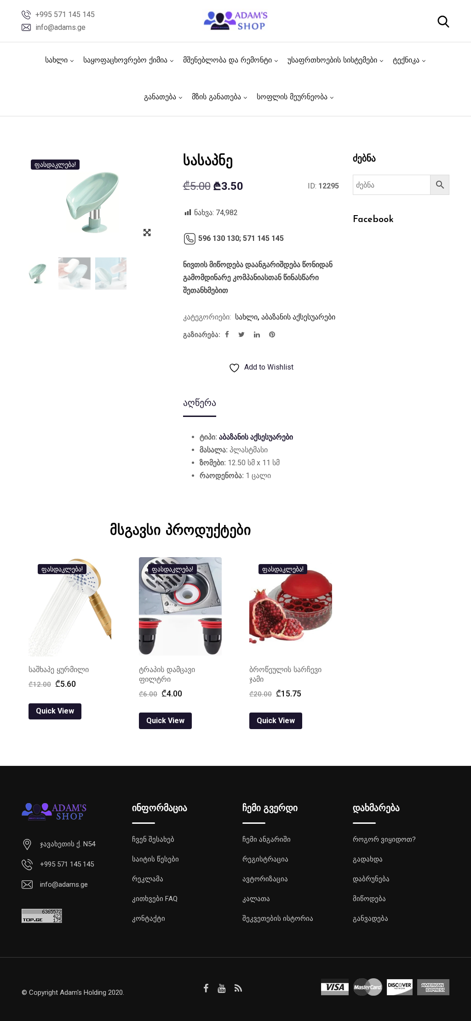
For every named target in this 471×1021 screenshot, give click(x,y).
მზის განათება (216, 97)
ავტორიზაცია (265, 879)
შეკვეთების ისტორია (277, 918)
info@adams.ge (60, 27)
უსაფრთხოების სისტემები (332, 60)
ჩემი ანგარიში (266, 839)
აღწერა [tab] (199, 402)
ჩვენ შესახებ (153, 839)
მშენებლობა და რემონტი (227, 60)
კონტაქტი (148, 918)
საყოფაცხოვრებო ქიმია (125, 60)
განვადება (370, 918)
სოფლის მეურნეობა (292, 97)
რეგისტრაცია (265, 859)
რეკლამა (147, 879)
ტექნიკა (406, 60)
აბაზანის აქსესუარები (298, 317)
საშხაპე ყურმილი (59, 670)
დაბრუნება (371, 879)
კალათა (256, 899)
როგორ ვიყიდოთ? (384, 839)
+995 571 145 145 (65, 14)
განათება (160, 97)
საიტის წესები (155, 859)
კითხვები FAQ (155, 899)
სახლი (56, 60)
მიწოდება (369, 899)
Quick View (55, 711)
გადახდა (368, 859)
